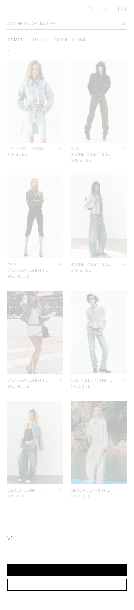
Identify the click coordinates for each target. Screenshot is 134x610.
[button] (67, 570)
